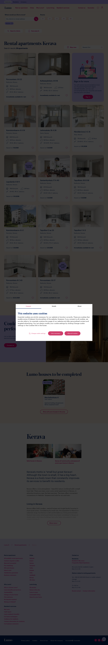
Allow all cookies (72, 333)
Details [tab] (54, 306)
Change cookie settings (38, 333)
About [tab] (79, 306)
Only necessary (55, 333)
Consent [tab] (28, 306)
